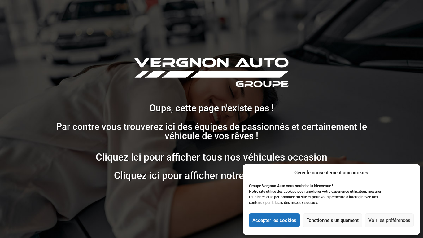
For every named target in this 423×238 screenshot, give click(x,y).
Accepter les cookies (274, 220)
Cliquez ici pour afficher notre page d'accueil (211, 175)
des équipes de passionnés (233, 126)
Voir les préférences (389, 220)
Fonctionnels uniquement (332, 220)
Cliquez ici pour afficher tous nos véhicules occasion (211, 157)
